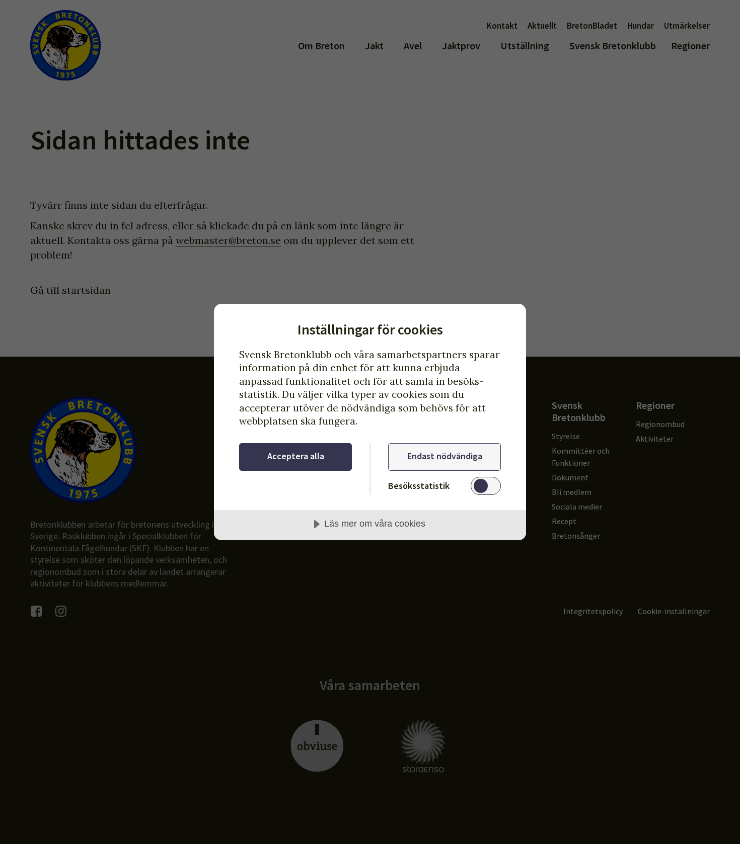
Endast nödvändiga (444, 456)
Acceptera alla (295, 456)
